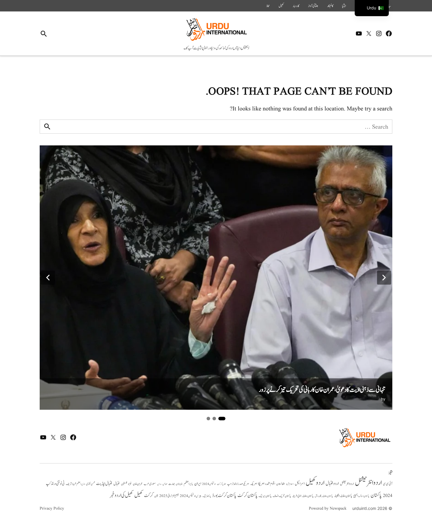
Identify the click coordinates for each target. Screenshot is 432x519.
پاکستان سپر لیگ (265, 496)
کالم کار (330, 6)
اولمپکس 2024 (209, 484)
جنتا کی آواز (313, 6)
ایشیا (344, 6)
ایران (197, 483)
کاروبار (296, 6)
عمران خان (138, 484)
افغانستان (280, 484)
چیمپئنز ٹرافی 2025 (169, 496)
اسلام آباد (290, 484)
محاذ (268, 6)
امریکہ (253, 484)
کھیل (281, 6)
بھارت (171, 484)
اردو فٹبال (332, 483)
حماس (165, 483)
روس (159, 484)
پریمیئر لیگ (206, 496)
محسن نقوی (90, 483)
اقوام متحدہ (270, 484)
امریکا (261, 483)
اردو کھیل (315, 482)
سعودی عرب (150, 484)
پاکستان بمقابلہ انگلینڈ (343, 496)
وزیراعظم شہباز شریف (75, 484)
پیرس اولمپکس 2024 (190, 496)
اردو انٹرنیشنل (368, 483)
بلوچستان (179, 484)
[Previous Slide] (48, 278)
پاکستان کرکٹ (247, 495)
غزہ (130, 484)
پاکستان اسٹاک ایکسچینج (361, 496)
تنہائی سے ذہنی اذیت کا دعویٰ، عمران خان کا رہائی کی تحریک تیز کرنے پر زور (322, 389)
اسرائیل (299, 483)
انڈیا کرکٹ (221, 484)
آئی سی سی (387, 484)
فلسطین (124, 483)
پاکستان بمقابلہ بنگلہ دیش (324, 496)
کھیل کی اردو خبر (121, 495)
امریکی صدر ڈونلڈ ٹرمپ (238, 484)
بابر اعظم (188, 484)
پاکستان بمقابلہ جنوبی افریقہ (303, 496)
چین (156, 495)
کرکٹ (148, 495)
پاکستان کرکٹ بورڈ (224, 495)
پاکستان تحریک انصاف (282, 495)
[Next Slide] (384, 278)
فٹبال (116, 484)
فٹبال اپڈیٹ (104, 483)
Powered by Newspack (327, 508)
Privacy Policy (52, 508)
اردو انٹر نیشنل (347, 484)
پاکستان (376, 495)
